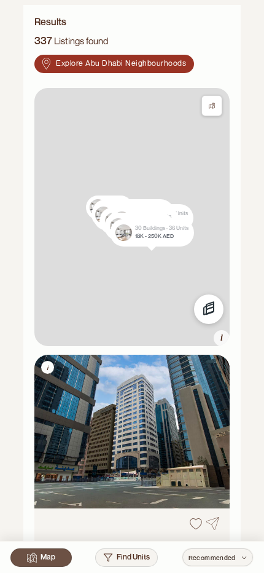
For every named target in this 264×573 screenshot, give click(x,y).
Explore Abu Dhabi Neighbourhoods (121, 63)
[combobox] (217, 557)
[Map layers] (208, 309)
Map (48, 556)
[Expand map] (211, 105)
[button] (151, 231)
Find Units (133, 556)
